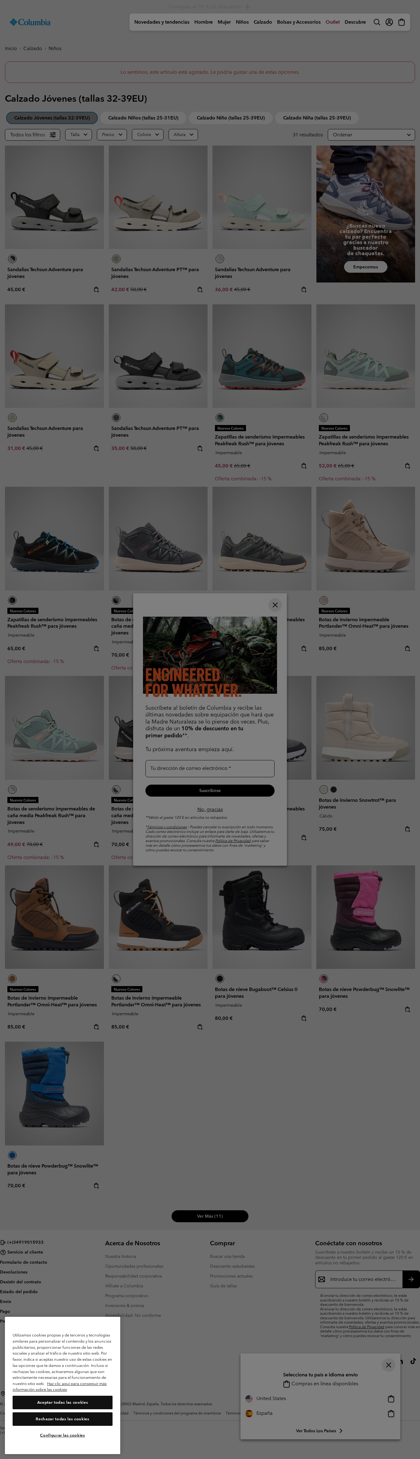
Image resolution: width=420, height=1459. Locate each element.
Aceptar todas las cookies (62, 1402)
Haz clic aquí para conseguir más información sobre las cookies (60, 1386)
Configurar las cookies (62, 1435)
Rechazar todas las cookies (62, 1419)
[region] (62, 1385)
